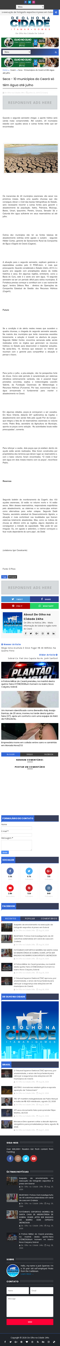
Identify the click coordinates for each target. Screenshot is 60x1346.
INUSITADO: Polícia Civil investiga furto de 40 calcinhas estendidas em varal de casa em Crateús (33, 939)
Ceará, (45, 92)
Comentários (49, 918)
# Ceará (12, 577)
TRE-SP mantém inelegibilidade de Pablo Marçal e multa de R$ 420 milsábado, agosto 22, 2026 (36, 1100)
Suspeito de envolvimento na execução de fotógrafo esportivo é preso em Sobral (33, 926)
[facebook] (25, 2)
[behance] (43, 1342)
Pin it (19, 606)
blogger (11, 754)
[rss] (38, 1342)
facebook (48, 754)
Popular (30, 918)
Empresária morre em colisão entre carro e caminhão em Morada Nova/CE (29, 744)
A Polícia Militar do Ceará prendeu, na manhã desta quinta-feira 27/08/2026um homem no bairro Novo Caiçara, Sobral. (28, 684)
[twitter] (29, 2)
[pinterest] (21, 1342)
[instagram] (33, 2)
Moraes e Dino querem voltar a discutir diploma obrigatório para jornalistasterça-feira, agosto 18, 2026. (36, 1124)
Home (5, 70)
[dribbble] (32, 1342)
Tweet (19, 599)
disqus (30, 754)
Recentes (10, 918)
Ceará (12, 70)
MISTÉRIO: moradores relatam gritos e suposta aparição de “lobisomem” (35, 1088)
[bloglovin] (27, 1342)
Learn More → (27, 1274)
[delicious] (54, 1342)
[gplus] (16, 1342)
